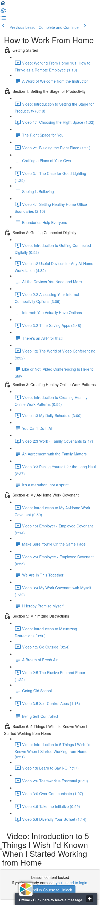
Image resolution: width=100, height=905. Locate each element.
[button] (3, 4)
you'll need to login (71, 882)
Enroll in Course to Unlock (50, 889)
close (89, 898)
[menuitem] (3, 12)
